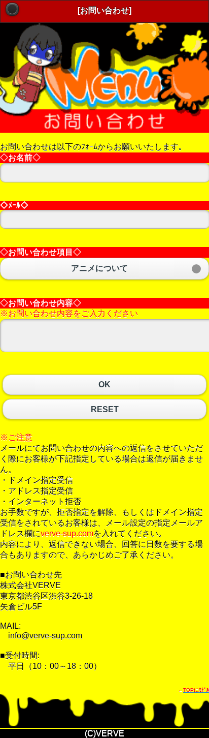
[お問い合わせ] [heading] (104, 10)
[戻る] (12, 9)
